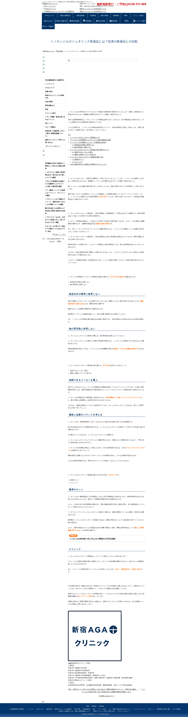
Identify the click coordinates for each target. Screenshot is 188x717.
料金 (125, 15)
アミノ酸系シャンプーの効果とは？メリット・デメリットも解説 (55, 192)
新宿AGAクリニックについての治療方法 (60, 11)
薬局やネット (78, 159)
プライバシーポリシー (52, 146)
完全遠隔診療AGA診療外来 (54, 80)
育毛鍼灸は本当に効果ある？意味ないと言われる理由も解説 (55, 165)
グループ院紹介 (48, 26)
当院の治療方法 (65, 15)
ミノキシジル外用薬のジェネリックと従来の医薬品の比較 (90, 140)
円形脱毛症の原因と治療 (163, 709)
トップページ (51, 6)
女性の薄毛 (104, 15)
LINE (87, 706)
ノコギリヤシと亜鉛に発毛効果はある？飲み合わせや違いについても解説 (55, 174)
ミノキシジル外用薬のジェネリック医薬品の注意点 (88, 142)
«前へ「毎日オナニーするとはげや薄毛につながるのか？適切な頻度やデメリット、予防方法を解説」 (102, 689)
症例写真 (116, 15)
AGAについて (51, 9)
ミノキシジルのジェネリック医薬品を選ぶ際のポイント (89, 150)
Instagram (101, 706)
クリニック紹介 (138, 15)
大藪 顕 (70, 663)
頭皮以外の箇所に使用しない (83, 145)
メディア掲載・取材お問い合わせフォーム (55, 118)
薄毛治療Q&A (50, 105)
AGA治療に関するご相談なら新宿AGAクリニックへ (88, 164)
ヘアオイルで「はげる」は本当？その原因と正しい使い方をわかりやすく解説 (55, 219)
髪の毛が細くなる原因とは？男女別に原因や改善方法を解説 (55, 210)
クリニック (77, 162)
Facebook (94, 706)
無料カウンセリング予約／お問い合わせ (55, 141)
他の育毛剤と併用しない (81, 147)
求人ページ (49, 123)
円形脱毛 (93, 15)
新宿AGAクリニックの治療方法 (54, 97)
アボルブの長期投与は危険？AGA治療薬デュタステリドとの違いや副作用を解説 (55, 183)
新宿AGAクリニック (94, 714)
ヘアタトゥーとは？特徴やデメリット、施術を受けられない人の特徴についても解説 (55, 201)
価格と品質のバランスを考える (84, 154)
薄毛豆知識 (80, 15)
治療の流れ (49, 91)
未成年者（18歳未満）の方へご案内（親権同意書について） (55, 133)
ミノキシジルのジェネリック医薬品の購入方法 (86, 157)
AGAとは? (49, 21)
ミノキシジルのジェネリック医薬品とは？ (85, 137)
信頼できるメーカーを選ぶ (82, 152)
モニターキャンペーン (140, 709)
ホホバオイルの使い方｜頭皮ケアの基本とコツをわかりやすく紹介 (55, 228)
